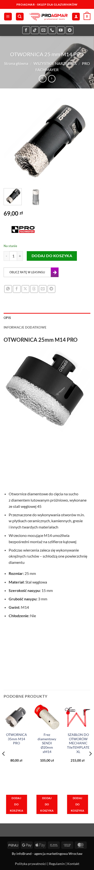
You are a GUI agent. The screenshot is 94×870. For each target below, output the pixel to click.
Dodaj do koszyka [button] (16, 804)
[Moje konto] (76, 17)
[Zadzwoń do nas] (52, 30)
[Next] (82, 141)
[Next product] (42, 78)
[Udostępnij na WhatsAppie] (8, 289)
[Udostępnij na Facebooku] (17, 289)
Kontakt (73, 864)
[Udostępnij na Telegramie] (51, 289)
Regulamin (57, 864)
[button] (8, 17)
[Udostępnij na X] (25, 289)
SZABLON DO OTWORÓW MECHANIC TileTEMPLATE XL (78, 743)
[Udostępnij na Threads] (34, 289)
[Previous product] (51, 78)
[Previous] (11, 141)
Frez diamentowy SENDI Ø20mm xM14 (47, 743)
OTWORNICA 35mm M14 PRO (16, 739)
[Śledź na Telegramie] (70, 30)
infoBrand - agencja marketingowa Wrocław (49, 853)
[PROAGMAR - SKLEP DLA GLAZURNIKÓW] (47, 16)
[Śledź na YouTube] (61, 30)
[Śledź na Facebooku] (26, 30)
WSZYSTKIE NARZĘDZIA (55, 63)
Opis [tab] (7, 318)
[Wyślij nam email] (43, 30)
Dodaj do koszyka (52, 256)
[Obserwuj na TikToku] (35, 30)
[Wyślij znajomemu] (43, 289)
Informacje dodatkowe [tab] (25, 327)
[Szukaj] (20, 17)
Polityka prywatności (31, 864)
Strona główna (16, 63)
